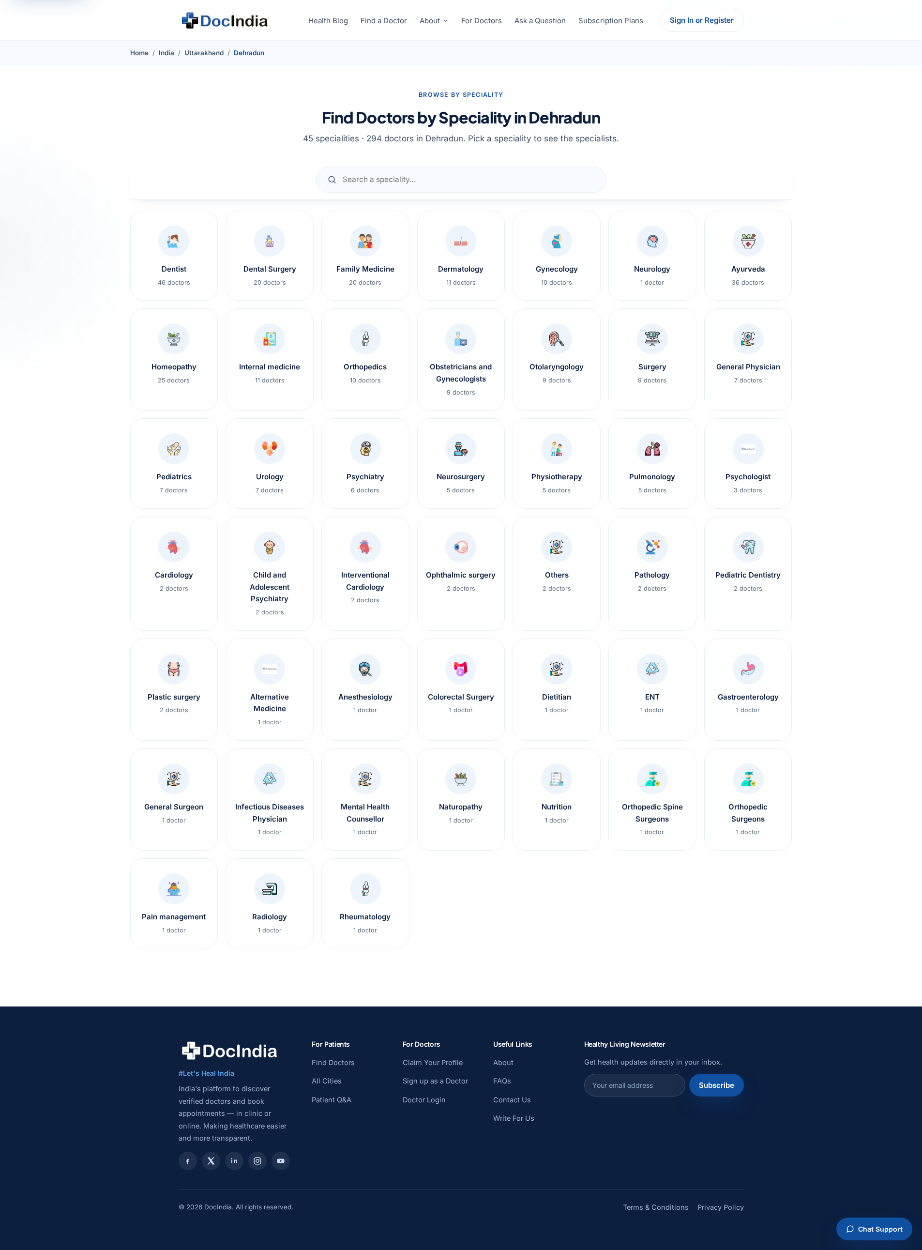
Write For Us (513, 1118)
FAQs (502, 1081)
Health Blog (328, 20)
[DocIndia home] (225, 20)
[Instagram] (257, 1161)
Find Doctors (333, 1062)
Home (139, 53)
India (166, 53)
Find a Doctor (384, 20)
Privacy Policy (720, 1207)
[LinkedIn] (234, 1161)
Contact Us (512, 1100)
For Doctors (481, 20)
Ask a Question (540, 20)
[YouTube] (281, 1161)
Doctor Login (424, 1100)
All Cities (327, 1081)
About (430, 20)
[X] (211, 1161)
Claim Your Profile (433, 1062)
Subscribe (716, 1085)
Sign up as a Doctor (435, 1081)
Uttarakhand (204, 53)
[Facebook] (188, 1161)
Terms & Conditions (656, 1207)
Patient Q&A (331, 1100)
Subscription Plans (610, 20)
